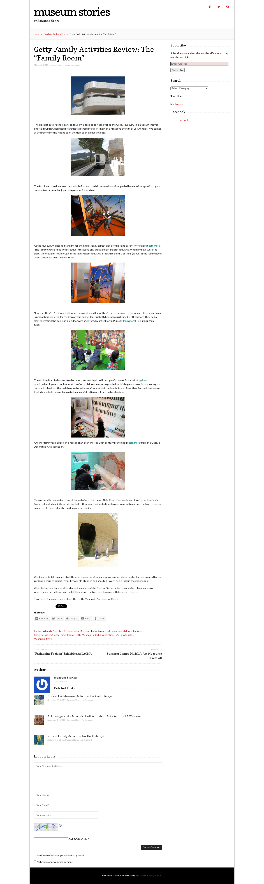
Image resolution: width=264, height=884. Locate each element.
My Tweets (176, 104)
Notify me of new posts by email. (55, 861)
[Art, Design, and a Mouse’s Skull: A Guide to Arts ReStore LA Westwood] (39, 721)
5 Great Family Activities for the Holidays (75, 736)
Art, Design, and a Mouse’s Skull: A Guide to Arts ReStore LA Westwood (95, 716)
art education (114, 630)
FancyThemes (155, 875)
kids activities (106, 634)
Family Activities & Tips (54, 34)
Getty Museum (80, 630)
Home (36, 34)
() (134, 442)
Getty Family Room (62, 634)
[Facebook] (210, 6)
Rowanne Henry (73, 700)
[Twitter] (218, 6)
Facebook (177, 112)
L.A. (117, 634)
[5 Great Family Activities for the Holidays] (39, 740)
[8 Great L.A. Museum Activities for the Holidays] (39, 701)
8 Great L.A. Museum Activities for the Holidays (79, 696)
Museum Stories (57, 65)
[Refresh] (60, 825)
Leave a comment (72, 65)
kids (95, 634)
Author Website (60, 681)
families (137, 630)
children (127, 630)
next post (59, 598)
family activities (42, 634)
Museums (39, 638)
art (104, 630)
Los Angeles (127, 634)
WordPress (141, 875)
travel (49, 638)
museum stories (72, 11)
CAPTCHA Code (77, 839)
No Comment (87, 700)
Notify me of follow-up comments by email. (60, 855)
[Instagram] (227, 6)
